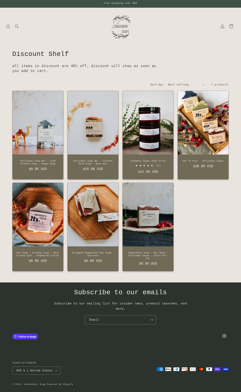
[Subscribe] (151, 319)
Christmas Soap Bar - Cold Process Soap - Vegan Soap (38, 162)
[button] (8, 26)
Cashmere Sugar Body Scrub (148, 161)
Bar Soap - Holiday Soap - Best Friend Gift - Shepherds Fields (38, 254)
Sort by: (157, 84)
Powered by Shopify (60, 384)
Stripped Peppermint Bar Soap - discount (93, 254)
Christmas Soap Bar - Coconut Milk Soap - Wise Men (93, 162)
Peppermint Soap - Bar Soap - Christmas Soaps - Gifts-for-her (148, 256)
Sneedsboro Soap (35, 384)
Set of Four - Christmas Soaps (203, 161)
